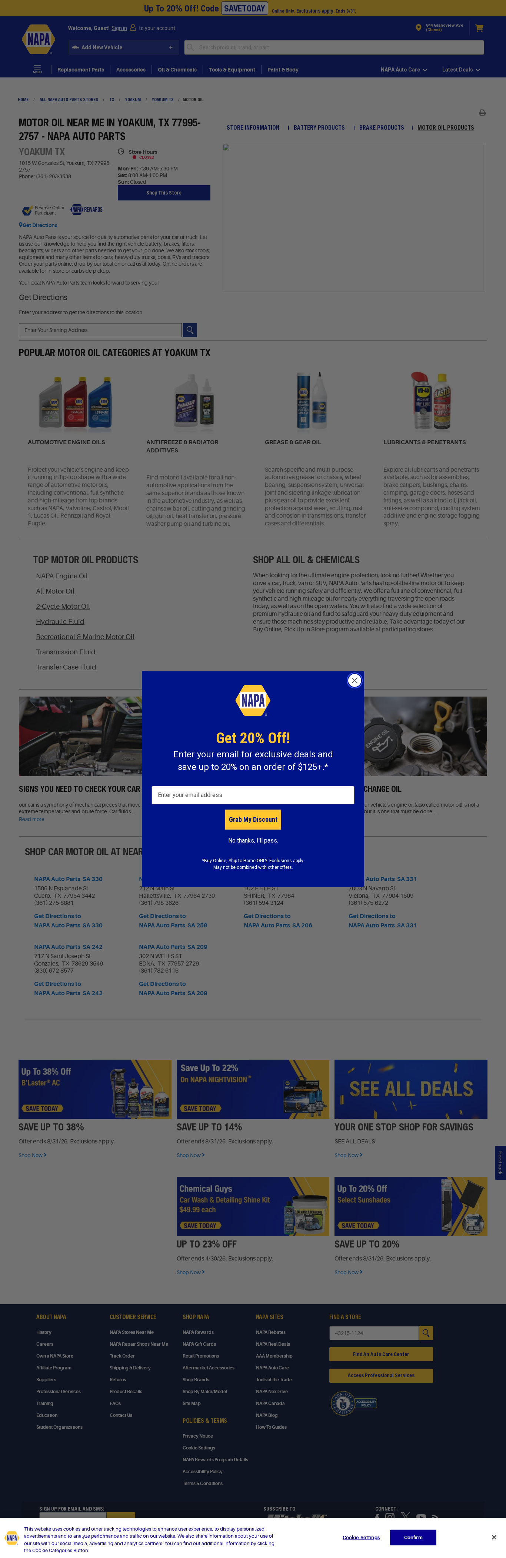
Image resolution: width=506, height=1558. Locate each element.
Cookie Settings (361, 1537)
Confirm (413, 1537)
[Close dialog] (354, 680)
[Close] (494, 1537)
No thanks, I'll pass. (253, 840)
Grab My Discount (253, 819)
